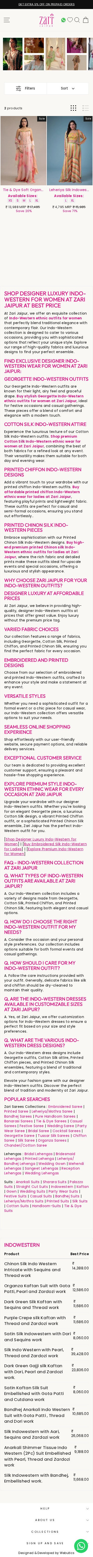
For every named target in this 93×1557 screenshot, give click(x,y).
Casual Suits (41, 1196)
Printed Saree (16, 1111)
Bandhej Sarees (18, 1116)
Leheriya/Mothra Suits (23, 1201)
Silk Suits (80, 1201)
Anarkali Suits (28, 1182)
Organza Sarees (52, 1140)
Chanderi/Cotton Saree (25, 1145)
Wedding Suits (32, 1191)
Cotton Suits (17, 1206)
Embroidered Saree (65, 1106)
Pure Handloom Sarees (55, 1116)
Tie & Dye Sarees (51, 1121)
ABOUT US (45, 1520)
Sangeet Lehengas (42, 1168)
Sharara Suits (55, 1182)
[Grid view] (73, 108)
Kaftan (83, 1186)
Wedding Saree (60, 1126)
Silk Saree (26, 1140)
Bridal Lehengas (39, 1154)
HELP (45, 1508)
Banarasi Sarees (18, 1121)
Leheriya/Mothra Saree (52, 1111)
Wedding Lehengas (42, 1173)
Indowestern (62, 1186)
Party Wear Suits (63, 1191)
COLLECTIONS (45, 1532)
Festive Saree (32, 1126)
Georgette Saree (19, 1135)
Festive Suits (15, 1196)
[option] (13, 54)
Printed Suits (58, 1201)
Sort (64, 88)
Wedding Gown (51, 1163)
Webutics (67, 1553)
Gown (11, 1191)
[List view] (86, 108)
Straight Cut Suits (32, 1186)
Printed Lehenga (39, 1158)
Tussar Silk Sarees (53, 1135)
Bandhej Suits (67, 1196)
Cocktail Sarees (67, 1131)
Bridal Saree (38, 1131)
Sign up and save (45, 1543)
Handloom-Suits (46, 1206)
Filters (30, 88)
